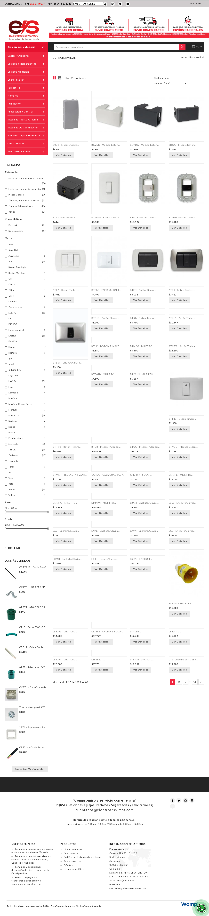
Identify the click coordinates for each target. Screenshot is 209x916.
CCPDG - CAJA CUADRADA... (108, 474)
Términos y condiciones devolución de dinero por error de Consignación (30, 870)
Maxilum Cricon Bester (27, 404)
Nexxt (27, 427)
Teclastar (27, 455)
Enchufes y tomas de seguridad (27, 189)
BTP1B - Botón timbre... (182, 418)
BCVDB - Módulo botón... (105, 144)
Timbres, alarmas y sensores (27, 200)
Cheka (27, 284)
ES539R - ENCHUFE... (142, 659)
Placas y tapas (27, 194)
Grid (55, 78)
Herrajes (26, 96)
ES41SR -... (136, 631)
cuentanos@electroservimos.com (104, 810)
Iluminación (26, 103)
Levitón (27, 381)
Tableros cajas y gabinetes (26, 135)
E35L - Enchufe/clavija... (182, 502)
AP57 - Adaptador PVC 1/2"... (33, 667)
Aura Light (27, 250)
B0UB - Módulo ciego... (66, 144)
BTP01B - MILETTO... (103, 374)
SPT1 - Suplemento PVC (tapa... (33, 727)
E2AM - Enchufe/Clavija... (144, 502)
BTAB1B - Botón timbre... (106, 217)
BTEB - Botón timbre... (66, 290)
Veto (27, 483)
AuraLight (27, 256)
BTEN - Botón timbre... (143, 290)
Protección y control (26, 111)
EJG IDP (27, 324)
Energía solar (26, 80)
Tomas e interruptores (27, 206)
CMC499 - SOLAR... (141, 474)
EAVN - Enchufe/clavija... (144, 530)
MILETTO (27, 415)
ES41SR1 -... (175, 631)
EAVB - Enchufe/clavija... (105, 530)
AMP (27, 244)
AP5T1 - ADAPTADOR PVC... (33, 607)
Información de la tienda (127, 844)
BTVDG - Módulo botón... (183, 446)
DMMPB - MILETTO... (181, 474)
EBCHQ (27, 313)
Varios (27, 211)
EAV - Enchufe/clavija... (66, 530)
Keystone (27, 375)
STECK (27, 449)
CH (27, 278)
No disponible (27, 231)
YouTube (185, 800)
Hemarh (27, 352)
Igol (27, 358)
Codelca (27, 301)
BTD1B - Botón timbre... (144, 217)
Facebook (172, 800)
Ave (27, 261)
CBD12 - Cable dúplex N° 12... (33, 647)
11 (194, 681)
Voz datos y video (26, 151)
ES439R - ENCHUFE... (65, 659)
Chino (27, 290)
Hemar (27, 347)
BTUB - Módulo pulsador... (106, 446)
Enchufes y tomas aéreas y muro (27, 181)
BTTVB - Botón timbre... (67, 446)
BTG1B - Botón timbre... (105, 318)
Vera (27, 478)
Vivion (27, 489)
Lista (60, 78)
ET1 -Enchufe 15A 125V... (183, 659)
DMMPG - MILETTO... (65, 502)
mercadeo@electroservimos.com (127, 888)
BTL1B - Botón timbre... (182, 318)
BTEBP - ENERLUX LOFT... (106, 290)
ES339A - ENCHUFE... (181, 603)
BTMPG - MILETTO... (142, 346)
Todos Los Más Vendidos (30, 769)
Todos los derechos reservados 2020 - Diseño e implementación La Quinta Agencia (54, 906)
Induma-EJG (27, 370)
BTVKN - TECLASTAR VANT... (70, 474)
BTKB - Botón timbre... (143, 318)
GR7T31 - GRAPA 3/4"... (33, 587)
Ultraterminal (26, 143)
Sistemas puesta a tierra (26, 119)
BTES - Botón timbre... (182, 290)
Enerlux (27, 335)
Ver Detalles (63, 155)
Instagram (192, 800)
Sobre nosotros (72, 861)
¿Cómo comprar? (73, 848)
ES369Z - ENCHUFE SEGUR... (107, 631)
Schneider (27, 444)
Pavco (27, 432)
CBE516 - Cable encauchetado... (33, 747)
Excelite (27, 341)
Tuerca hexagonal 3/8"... (33, 707)
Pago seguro (71, 853)
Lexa (27, 387)
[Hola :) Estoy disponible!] (201, 908)
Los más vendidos (74, 869)
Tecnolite (27, 461)
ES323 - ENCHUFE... (141, 559)
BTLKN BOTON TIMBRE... (106, 346)
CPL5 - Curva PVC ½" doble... (33, 627)
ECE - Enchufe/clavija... (182, 530)
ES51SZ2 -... (98, 659)
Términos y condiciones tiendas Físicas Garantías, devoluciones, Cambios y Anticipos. (31, 859)
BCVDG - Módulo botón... (144, 144)
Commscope (27, 307)
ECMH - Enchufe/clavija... (67, 559)
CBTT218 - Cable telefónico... (33, 567)
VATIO (27, 472)
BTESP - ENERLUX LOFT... (67, 362)
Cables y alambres (26, 56)
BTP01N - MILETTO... (142, 374)
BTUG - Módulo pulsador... (145, 446)
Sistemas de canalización (26, 127)
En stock (27, 225)
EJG (27, 318)
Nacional (27, 421)
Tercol (27, 466)
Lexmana (27, 392)
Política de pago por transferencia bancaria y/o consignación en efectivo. (26, 880)
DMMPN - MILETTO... (103, 502)
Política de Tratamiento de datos (82, 857)
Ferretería (26, 88)
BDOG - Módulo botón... (182, 144)
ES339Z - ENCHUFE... (65, 631)
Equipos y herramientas (26, 64)
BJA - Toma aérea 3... (65, 217)
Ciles (27, 295)
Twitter (179, 800)
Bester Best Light (27, 267)
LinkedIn (172, 806)
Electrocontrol (27, 330)
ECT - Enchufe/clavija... (104, 559)
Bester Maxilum (27, 273)
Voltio (27, 495)
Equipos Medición (26, 72)
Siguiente (201, 682)
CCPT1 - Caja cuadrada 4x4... (33, 687)
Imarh (27, 364)
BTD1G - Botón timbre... (183, 217)
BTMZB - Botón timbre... (183, 346)
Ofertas (68, 865)
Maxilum (27, 398)
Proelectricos (27, 438)
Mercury (27, 409)
